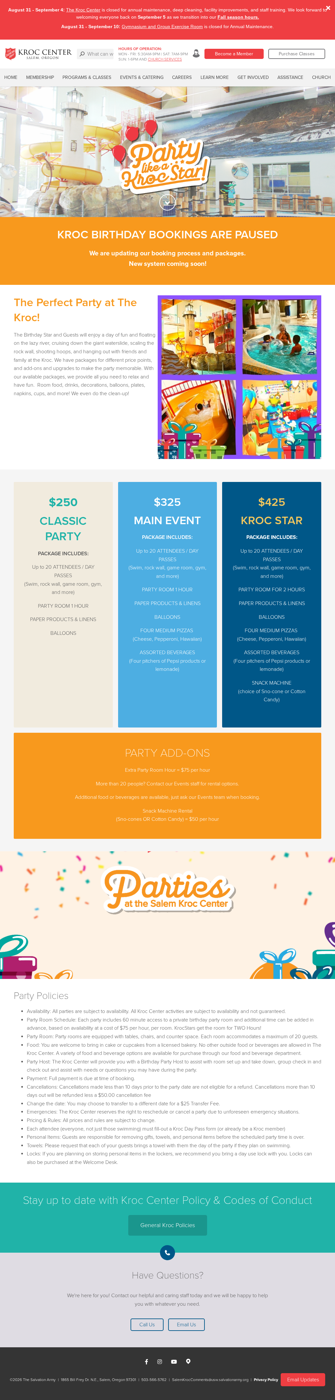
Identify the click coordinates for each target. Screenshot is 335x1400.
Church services (165, 59)
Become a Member (234, 54)
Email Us (186, 1324)
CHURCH (321, 77)
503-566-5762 (154, 1379)
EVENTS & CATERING (142, 77)
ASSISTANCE (290, 77)
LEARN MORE (215, 77)
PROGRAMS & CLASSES (86, 77)
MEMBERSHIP (40, 77)
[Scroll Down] (167, 202)
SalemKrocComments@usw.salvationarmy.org (210, 1379)
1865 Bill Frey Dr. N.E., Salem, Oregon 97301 (98, 1379)
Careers (182, 77)
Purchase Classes (297, 54)
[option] (167, 151)
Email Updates (303, 1379)
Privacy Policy (266, 1379)
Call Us (147, 1324)
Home (10, 77)
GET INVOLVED (253, 77)
